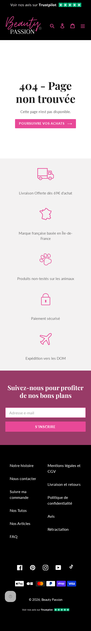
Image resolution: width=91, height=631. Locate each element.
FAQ (13, 536)
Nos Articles (20, 523)
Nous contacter (23, 478)
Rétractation (58, 529)
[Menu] (83, 25)
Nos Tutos (18, 510)
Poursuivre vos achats (42, 123)
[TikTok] (71, 567)
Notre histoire (21, 465)
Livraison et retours (64, 484)
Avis (51, 516)
